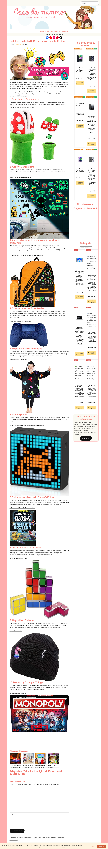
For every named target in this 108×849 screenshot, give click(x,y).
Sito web (12, 822)
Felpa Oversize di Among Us (18, 359)
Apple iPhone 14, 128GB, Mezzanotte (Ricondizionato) (80, 69)
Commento (13, 788)
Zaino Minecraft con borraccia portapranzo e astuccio (26, 255)
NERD (28, 84)
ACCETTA (101, 846)
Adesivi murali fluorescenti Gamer (20, 177)
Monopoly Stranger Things (18, 693)
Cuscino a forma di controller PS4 (20, 321)
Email (11, 814)
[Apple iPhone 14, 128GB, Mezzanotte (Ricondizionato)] (80, 58)
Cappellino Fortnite (16, 631)
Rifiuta (92, 846)
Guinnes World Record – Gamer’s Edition (22, 508)
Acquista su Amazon (80, 83)
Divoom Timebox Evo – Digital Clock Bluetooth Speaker (27, 425)
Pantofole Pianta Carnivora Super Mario (22, 108)
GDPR (63, 847)
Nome (11, 807)
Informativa (85, 438)
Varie (25, 44)
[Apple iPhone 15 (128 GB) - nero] (80, 105)
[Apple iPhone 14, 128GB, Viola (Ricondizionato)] (80, 159)
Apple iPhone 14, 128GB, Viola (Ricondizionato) (80, 170)
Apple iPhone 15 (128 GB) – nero (80, 113)
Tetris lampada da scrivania (18, 558)
